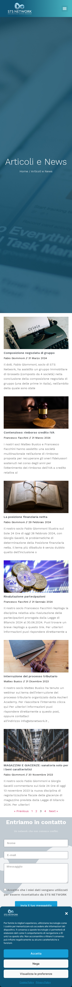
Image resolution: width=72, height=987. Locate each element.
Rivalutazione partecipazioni (24, 596)
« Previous (21, 811)
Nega (36, 963)
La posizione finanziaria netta (25, 517)
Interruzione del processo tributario (30, 676)
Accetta (36, 953)
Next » (53, 811)
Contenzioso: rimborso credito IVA (29, 432)
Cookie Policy (27, 982)
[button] (66, 913)
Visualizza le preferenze (36, 974)
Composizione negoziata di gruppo (29, 353)
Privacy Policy (43, 982)
